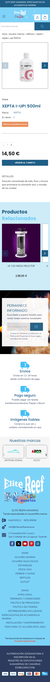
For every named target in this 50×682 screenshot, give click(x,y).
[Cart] (45, 17)
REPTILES (25, 577)
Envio (25, 590)
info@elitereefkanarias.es (21, 527)
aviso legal (25, 594)
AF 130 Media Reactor (21, 266)
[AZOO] (36, 451)
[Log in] (37, 17)
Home (25, 553)
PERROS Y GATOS (25, 573)
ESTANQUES (25, 565)
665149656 (30, 520)
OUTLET (25, 581)
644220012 (15, 520)
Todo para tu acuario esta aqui (25, 626)
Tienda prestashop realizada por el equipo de (25, 639)
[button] (5, 65)
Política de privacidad (25, 602)
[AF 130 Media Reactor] (21, 242)
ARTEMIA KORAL (13, 460)
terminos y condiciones (25, 598)
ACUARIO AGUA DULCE (25, 561)
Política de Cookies (25, 606)
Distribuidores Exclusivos (25, 611)
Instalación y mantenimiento (25, 622)
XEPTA (5, 99)
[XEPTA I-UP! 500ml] (25, 65)
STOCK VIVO (25, 569)
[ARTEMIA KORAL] (13, 451)
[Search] (42, 26)
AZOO (36, 460)
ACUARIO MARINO (25, 557)
